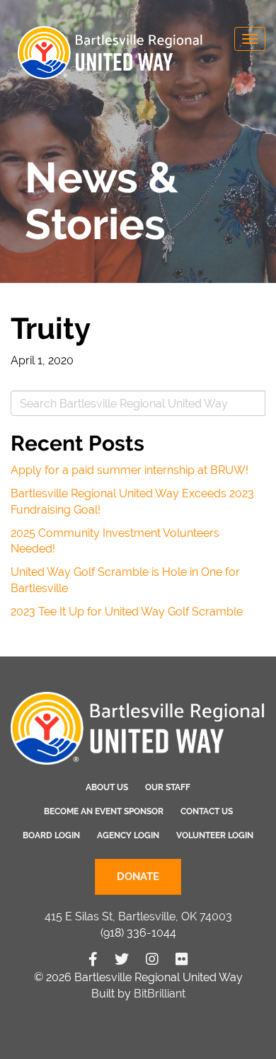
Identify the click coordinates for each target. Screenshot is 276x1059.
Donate (138, 876)
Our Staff (167, 787)
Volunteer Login (214, 835)
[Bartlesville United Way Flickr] (181, 959)
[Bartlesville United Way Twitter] (122, 959)
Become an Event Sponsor (103, 811)
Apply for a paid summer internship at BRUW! (129, 470)
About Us (107, 787)
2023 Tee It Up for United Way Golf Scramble (127, 611)
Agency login (128, 835)
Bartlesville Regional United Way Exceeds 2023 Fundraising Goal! (132, 501)
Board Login (51, 835)
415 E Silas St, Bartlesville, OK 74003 (138, 916)
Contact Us (206, 811)
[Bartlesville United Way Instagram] (152, 959)
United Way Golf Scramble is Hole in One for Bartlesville (125, 580)
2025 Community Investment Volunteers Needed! (115, 541)
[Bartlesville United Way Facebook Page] (93, 959)
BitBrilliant (159, 993)
